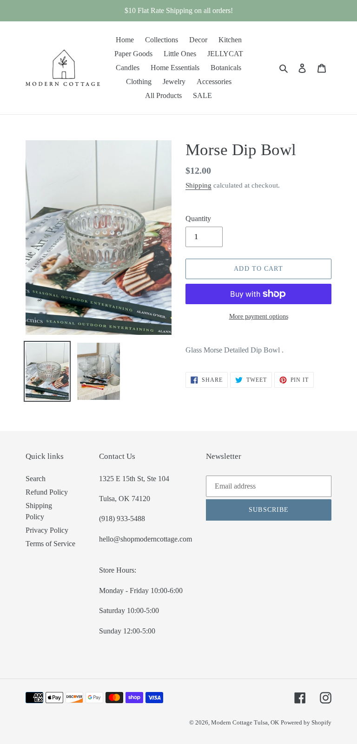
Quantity (198, 218)
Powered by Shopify (306, 722)
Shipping (198, 185)
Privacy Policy (47, 530)
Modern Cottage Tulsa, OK (245, 722)
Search (36, 479)
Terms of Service (50, 544)
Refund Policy (47, 492)
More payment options (258, 316)
